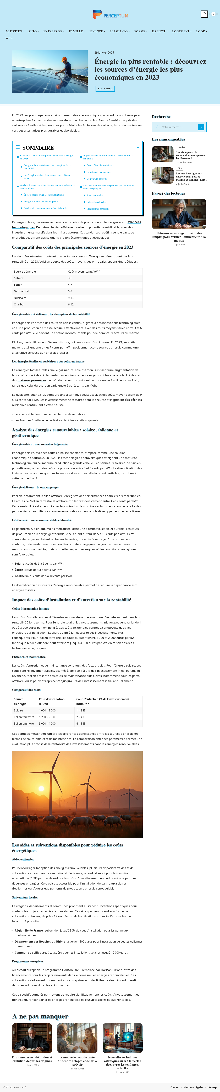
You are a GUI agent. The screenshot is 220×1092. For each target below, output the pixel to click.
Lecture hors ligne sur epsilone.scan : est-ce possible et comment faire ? (191, 176)
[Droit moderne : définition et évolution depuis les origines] (32, 1038)
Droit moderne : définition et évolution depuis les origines (32, 1059)
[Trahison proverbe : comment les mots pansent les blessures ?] (163, 154)
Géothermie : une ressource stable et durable (45, 208)
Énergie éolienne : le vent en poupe (41, 201)
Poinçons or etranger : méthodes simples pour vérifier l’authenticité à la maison (179, 237)
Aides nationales (95, 195)
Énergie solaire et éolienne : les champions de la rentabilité (47, 167)
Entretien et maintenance (99, 172)
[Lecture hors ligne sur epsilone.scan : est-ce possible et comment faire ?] (163, 175)
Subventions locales (96, 202)
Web (180, 168)
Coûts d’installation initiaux (100, 165)
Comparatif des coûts (97, 178)
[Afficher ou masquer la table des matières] (96, 147)
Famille (181, 147)
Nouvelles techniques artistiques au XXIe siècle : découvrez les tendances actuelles (122, 1062)
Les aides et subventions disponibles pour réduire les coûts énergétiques (108, 187)
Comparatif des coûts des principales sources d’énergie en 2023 (46, 157)
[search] (204, 14)
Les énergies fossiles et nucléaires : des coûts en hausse (47, 176)
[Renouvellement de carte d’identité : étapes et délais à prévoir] (77, 1038)
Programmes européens (98, 208)
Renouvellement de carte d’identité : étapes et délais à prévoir (77, 1061)
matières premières (32, 380)
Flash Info (105, 88)
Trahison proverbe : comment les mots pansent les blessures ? (191, 155)
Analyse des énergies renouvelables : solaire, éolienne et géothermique (47, 186)
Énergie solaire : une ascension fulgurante (44, 194)
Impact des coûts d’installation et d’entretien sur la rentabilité (108, 157)
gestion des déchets (127, 400)
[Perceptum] (110, 14)
